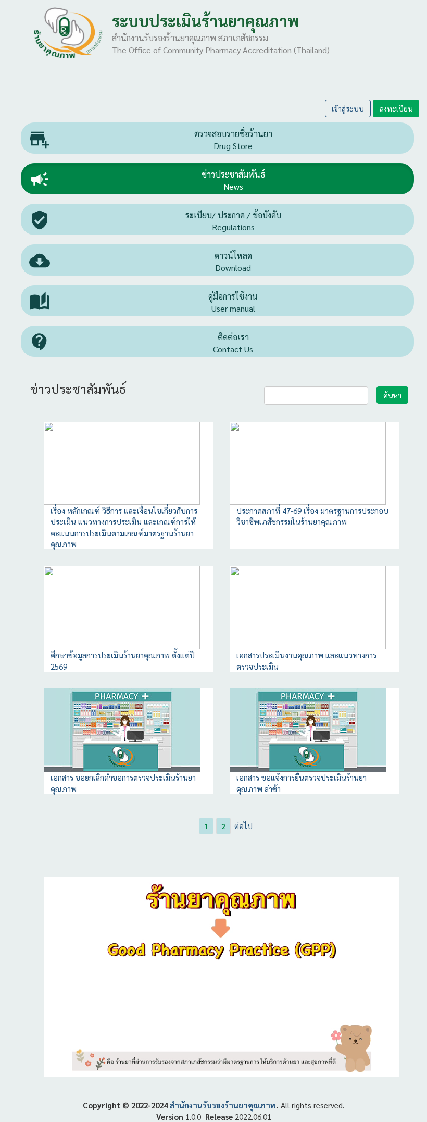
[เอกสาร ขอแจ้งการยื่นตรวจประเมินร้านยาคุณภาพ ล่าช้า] (308, 729)
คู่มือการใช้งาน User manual (143, 302)
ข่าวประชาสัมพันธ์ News (147, 180)
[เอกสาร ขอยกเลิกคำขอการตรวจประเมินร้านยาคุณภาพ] (122, 729)
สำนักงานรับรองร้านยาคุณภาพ (223, 1105)
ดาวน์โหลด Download (140, 261)
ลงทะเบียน (396, 108)
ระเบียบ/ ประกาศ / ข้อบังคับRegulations (155, 220)
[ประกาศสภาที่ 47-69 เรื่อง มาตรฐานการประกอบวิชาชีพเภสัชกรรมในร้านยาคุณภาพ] (308, 462)
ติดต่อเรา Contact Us (141, 342)
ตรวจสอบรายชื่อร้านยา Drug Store (150, 139)
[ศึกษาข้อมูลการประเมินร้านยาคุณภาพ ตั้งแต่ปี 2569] (122, 606)
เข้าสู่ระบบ (348, 108)
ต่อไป (243, 826)
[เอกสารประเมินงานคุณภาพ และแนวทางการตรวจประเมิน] (308, 606)
